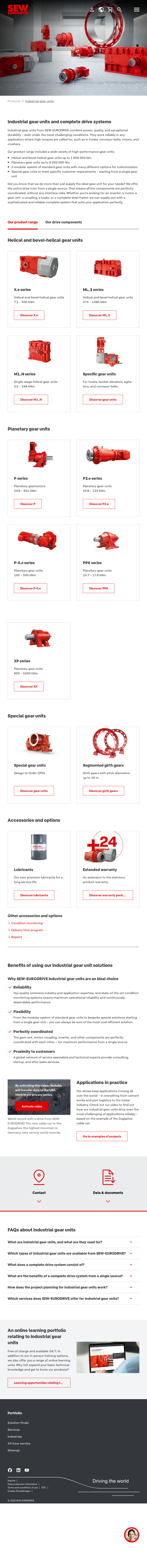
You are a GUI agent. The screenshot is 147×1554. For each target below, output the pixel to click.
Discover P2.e (99, 504)
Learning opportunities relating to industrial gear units (42, 1382)
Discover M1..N (31, 399)
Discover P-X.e (30, 588)
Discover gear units (103, 399)
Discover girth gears (103, 790)
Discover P (27, 504)
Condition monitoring (27, 923)
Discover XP (28, 686)
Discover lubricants (34, 895)
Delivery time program (27, 930)
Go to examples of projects (102, 1136)
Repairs (16, 937)
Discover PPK (98, 588)
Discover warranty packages (109, 895)
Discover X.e (29, 315)
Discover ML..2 (99, 315)
